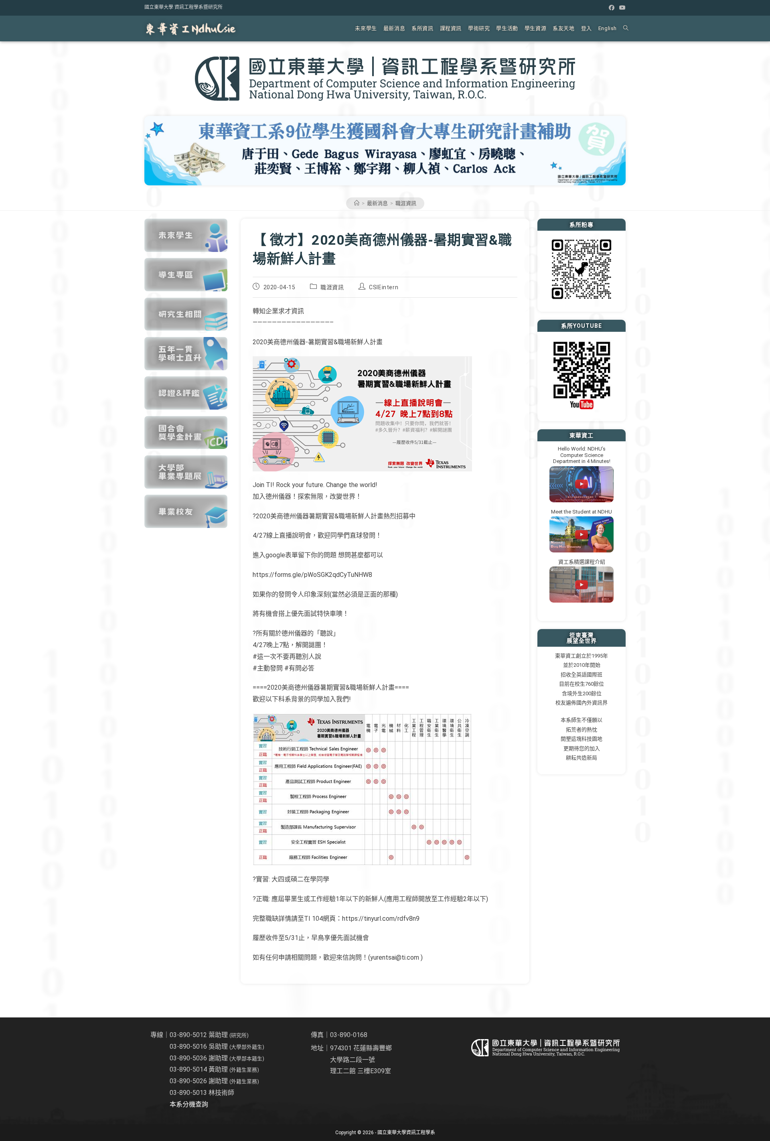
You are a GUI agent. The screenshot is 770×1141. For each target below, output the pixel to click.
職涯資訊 (405, 203)
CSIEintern (383, 287)
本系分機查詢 (189, 1104)
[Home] (356, 203)
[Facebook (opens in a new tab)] (611, 8)
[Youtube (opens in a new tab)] (621, 8)
